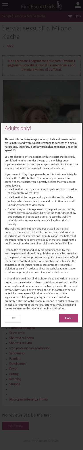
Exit (12, 318)
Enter (69, 318)
